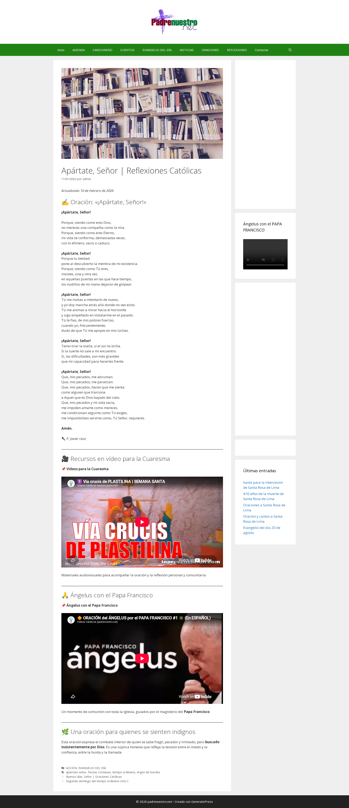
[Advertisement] (273, 138)
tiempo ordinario (123, 772)
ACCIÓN (71, 768)
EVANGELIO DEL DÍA (157, 50)
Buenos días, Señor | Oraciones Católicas (94, 777)
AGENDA (79, 50)
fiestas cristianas (99, 772)
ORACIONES (210, 50)
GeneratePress (202, 802)
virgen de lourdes (148, 772)
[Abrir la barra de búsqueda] (290, 50)
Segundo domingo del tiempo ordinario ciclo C (97, 781)
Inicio (60, 50)
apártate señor (76, 772)
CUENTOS (127, 50)
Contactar (261, 50)
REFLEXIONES (237, 50)
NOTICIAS (187, 50)
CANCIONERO (102, 50)
